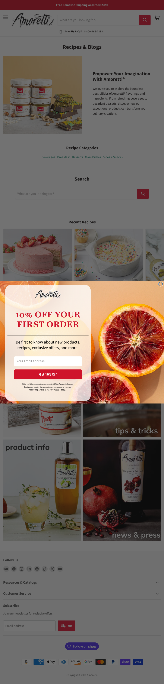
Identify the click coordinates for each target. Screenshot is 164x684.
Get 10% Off (48, 374)
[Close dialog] (161, 284)
